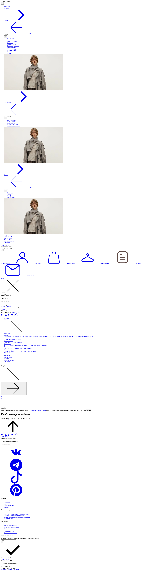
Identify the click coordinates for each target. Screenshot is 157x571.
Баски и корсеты (11, 121)
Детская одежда (8, 349)
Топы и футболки (12, 41)
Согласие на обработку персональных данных (17, 517)
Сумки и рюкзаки (9, 338)
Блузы (34, 351)
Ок (2, 542)
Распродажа (7, 352)
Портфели (10, 195)
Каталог (3, 309)
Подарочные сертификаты (11, 527)
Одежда (6, 335)
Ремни (6, 347)
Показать (3, 408)
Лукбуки (6, 358)
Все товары (7, 333)
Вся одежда (10, 38)
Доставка (6, 528)
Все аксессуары (11, 120)
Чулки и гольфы (12, 342)
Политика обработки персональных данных (16, 514)
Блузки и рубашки (12, 44)
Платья (9, 40)
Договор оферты (8, 518)
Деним (9, 53)
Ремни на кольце (27, 348)
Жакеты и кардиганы (13, 49)
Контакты (6, 507)
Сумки (9, 194)
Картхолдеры (11, 197)
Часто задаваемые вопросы (11, 525)
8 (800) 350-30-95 (17, 312)
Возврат (6, 530)
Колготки (19, 342)
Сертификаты (8, 357)
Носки (6, 342)
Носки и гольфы (8, 341)
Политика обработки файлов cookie (14, 515)
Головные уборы (12, 123)
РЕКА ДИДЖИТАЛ (10, 569)
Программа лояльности (10, 533)
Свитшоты (10, 43)
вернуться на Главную (7, 419)
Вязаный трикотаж (12, 51)
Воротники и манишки (13, 126)
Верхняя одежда (11, 50)
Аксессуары (7, 344)
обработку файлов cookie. (38, 410)
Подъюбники (22, 351)
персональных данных (20, 557)
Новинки (6, 318)
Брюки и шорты (11, 47)
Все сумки (10, 193)
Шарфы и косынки (12, 124)
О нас (5, 504)
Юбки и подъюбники (13, 46)
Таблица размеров (9, 531)
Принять (89, 410)
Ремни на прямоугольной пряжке (13, 348)
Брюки (16, 351)
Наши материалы (9, 360)
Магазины (7, 361)
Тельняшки (29, 351)
